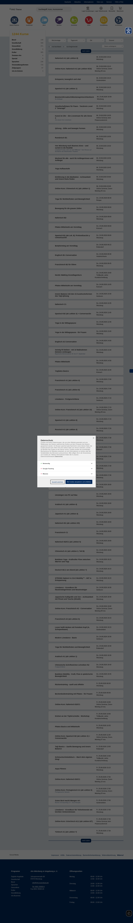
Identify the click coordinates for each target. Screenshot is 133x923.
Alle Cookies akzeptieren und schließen (79, 482)
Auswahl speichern (57, 482)
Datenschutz (59, 456)
